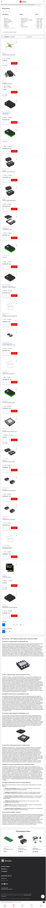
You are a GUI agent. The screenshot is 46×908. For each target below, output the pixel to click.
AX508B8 (4, 314)
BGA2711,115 (4, 489)
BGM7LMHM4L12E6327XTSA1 (7, 343)
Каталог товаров (4, 4)
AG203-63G (4, 82)
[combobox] (15, 37)
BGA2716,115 (4, 518)
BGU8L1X (4, 199)
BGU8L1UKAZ (4, 257)
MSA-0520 (4, 53)
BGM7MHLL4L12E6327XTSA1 (7, 547)
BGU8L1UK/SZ (4, 401)
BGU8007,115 (4, 460)
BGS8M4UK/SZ (5, 372)
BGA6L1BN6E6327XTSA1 (6, 112)
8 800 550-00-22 (6, 876)
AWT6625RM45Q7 (5, 606)
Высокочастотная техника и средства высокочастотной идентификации (21, 4)
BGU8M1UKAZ (4, 141)
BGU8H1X (4, 170)
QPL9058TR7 (4, 576)
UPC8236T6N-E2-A (5, 228)
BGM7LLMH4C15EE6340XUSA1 (7, 286)
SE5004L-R (4, 430)
